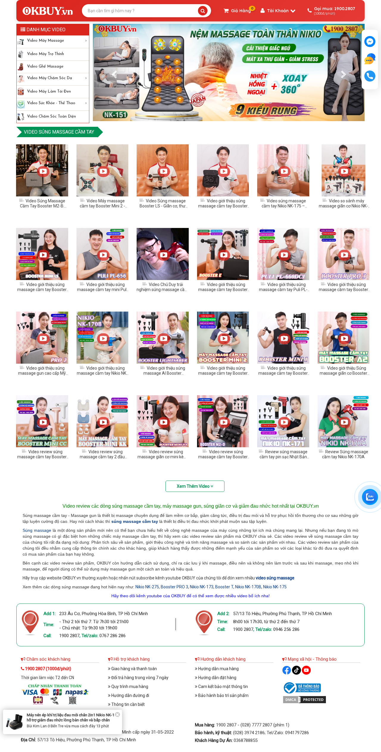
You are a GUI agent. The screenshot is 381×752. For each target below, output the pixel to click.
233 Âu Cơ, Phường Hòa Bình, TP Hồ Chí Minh (103, 613)
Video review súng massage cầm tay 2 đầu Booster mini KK (102, 457)
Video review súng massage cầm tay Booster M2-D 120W (223, 457)
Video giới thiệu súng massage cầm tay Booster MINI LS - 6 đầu (42, 290)
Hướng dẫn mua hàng (218, 668)
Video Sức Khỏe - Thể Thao (51, 103)
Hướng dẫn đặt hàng (216, 677)
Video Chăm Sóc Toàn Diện (51, 116)
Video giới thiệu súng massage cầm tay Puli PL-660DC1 (283, 290)
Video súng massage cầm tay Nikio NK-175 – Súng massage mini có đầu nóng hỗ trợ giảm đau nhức (283, 208)
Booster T (224, 586)
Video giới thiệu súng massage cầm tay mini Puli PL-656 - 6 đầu (102, 290)
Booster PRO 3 (174, 586)
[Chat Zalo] (370, 497)
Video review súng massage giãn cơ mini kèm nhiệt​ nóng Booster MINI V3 (163, 457)
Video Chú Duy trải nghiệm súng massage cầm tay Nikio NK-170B (162, 290)
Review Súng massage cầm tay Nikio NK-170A (345, 454)
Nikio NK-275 (147, 586)
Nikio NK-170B (248, 586)
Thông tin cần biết (127, 704)
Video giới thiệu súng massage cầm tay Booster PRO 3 (343, 290)
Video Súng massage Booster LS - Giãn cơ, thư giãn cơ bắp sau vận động (162, 206)
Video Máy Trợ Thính (45, 54)
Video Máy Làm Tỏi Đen (49, 91)
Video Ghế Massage (45, 66)
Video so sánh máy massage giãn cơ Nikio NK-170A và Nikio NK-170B (343, 206)
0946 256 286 (286, 629)
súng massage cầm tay (134, 521)
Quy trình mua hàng (129, 686)
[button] (113, 72)
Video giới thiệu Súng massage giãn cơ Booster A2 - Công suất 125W (343, 373)
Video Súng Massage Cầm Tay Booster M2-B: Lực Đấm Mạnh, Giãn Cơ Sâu (42, 208)
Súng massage (37, 530)
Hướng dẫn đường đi (129, 695)
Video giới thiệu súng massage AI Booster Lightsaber (164, 373)
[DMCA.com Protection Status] (304, 699)
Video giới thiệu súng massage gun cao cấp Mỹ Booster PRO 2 (42, 373)
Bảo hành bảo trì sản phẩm (223, 695)
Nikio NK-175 (275, 586)
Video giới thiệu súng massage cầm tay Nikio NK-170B (102, 373)
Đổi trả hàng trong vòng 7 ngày (139, 677)
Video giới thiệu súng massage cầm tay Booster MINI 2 (223, 373)
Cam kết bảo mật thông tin (222, 686)
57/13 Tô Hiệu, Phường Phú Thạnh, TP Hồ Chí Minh (282, 613)
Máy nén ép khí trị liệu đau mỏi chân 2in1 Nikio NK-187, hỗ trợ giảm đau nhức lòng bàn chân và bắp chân (73, 717)
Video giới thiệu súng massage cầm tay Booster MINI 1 (223, 206)
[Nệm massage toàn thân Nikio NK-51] (229, 72)
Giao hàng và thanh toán (133, 668)
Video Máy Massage (45, 41)
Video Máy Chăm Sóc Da (49, 78)
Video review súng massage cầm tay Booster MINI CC (42, 457)
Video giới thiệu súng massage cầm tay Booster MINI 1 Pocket (283, 373)
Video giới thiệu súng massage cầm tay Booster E (223, 290)
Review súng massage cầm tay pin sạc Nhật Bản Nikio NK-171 (283, 457)
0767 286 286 (112, 635)
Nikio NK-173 (201, 586)
